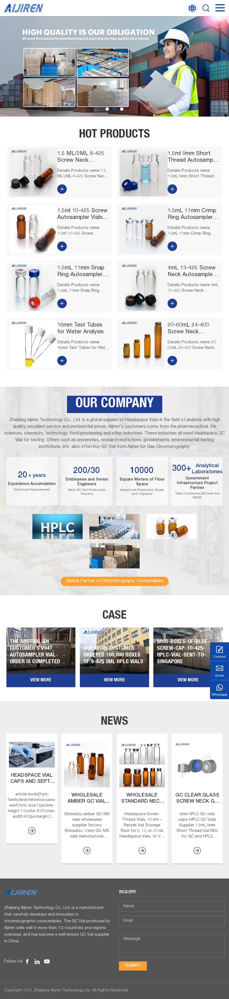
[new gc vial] (37, 961)
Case (114, 616)
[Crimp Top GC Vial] (114, 66)
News (114, 722)
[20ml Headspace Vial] (47, 961)
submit (133, 966)
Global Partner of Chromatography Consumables (114, 581)
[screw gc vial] (27, 961)
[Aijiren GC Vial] (57, 892)
